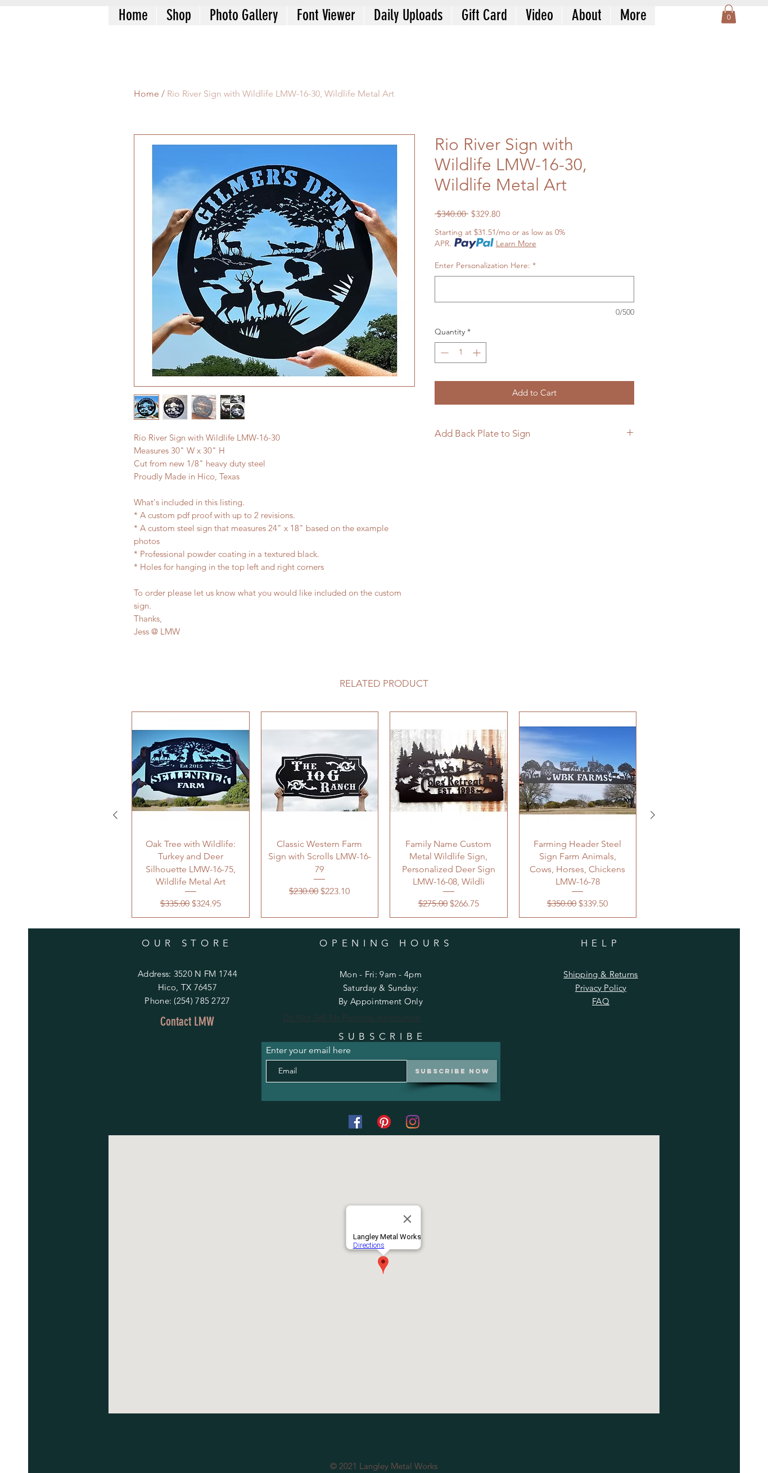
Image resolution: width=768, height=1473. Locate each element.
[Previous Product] (115, 815)
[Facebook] (355, 1121)
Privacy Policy (600, 987)
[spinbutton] (460, 352)
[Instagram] (412, 1121)
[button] (729, 13)
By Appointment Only (380, 1001)
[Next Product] (652, 815)
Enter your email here (308, 1050)
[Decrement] (443, 352)
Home (146, 93)
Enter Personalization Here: (485, 265)
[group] (384, 814)
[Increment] (478, 352)
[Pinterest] (384, 1121)
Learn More (516, 243)
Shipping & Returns (600, 974)
